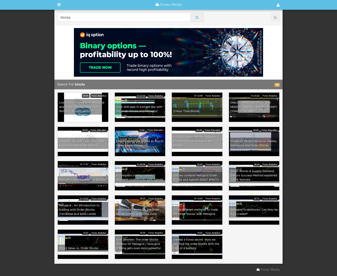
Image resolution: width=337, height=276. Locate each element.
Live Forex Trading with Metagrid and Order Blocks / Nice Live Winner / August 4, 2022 (81, 107)
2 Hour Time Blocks (186, 111)
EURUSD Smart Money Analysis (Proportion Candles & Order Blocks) (194, 141)
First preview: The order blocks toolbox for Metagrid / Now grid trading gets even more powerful (138, 244)
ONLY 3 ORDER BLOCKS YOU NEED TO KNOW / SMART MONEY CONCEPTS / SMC (253, 107)
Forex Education (98, 129)
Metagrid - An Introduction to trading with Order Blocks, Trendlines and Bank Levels (79, 209)
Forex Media (170, 5)
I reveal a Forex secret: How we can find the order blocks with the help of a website (196, 244)
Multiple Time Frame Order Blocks (82, 179)
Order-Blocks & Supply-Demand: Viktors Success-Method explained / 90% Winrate (253, 175)
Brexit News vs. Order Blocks (78, 248)
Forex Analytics (98, 95)
